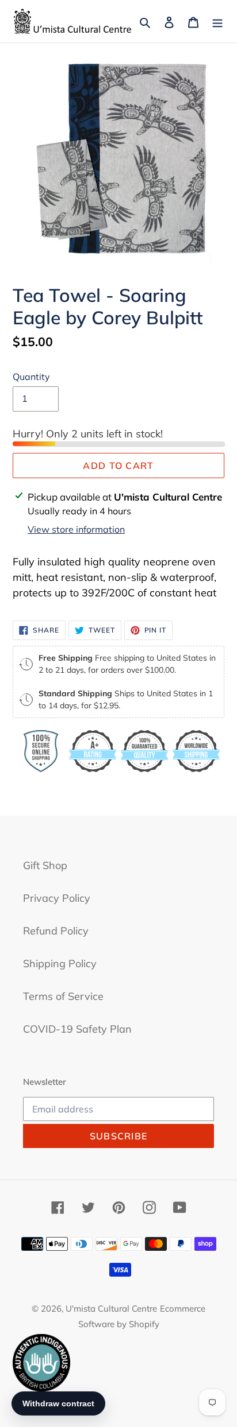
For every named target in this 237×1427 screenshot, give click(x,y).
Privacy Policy (56, 898)
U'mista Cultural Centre (111, 1308)
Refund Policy (56, 930)
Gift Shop (45, 865)
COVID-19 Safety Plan (77, 1029)
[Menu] (217, 21)
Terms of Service (63, 996)
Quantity (31, 376)
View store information (76, 529)
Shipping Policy (60, 963)
